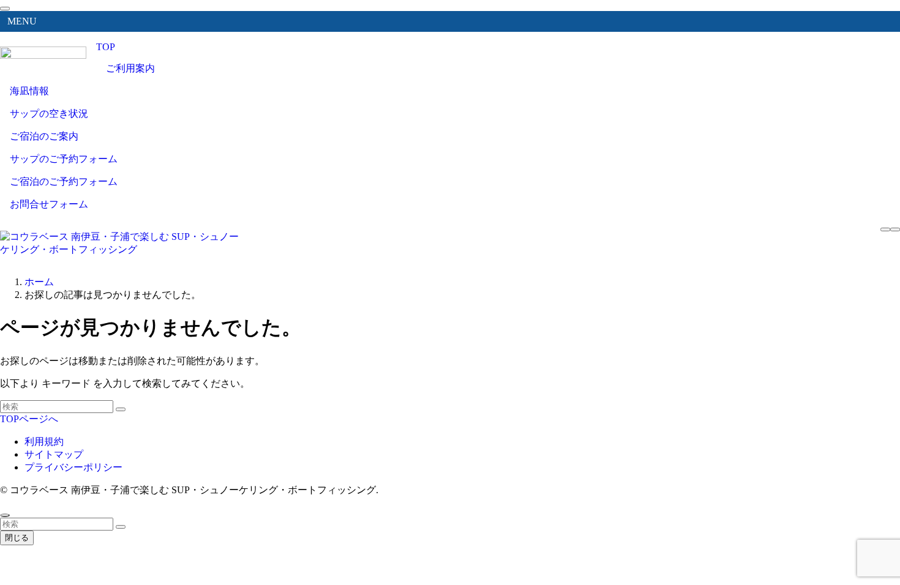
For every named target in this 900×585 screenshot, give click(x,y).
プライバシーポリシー (73, 467)
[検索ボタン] (885, 229)
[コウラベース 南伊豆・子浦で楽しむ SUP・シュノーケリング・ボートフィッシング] (122, 249)
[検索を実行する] (121, 409)
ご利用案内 (130, 68)
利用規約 (44, 441)
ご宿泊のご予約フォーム (64, 181)
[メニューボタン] (895, 229)
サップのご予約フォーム (64, 159)
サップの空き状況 (49, 113)
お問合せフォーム (49, 204)
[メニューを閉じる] (5, 8)
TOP (105, 47)
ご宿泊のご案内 (44, 136)
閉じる (17, 537)
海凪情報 (29, 91)
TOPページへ (29, 419)
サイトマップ (53, 454)
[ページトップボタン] (5, 515)
